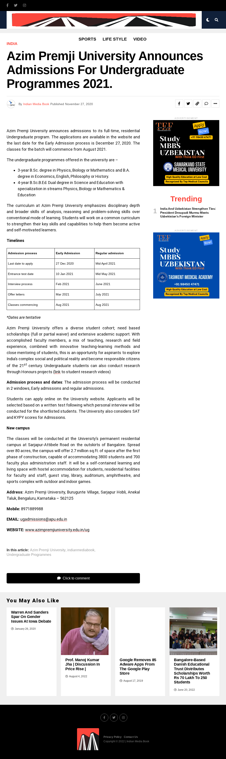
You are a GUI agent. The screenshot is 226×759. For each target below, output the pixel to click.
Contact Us (131, 737)
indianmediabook (80, 550)
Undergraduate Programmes (29, 555)
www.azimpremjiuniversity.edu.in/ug (57, 529)
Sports (87, 39)
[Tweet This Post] (188, 104)
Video (140, 39)
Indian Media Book (36, 104)
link (57, 371)
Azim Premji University (48, 550)
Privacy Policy (113, 737)
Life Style (115, 39)
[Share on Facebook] (179, 104)
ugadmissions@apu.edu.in (43, 519)
